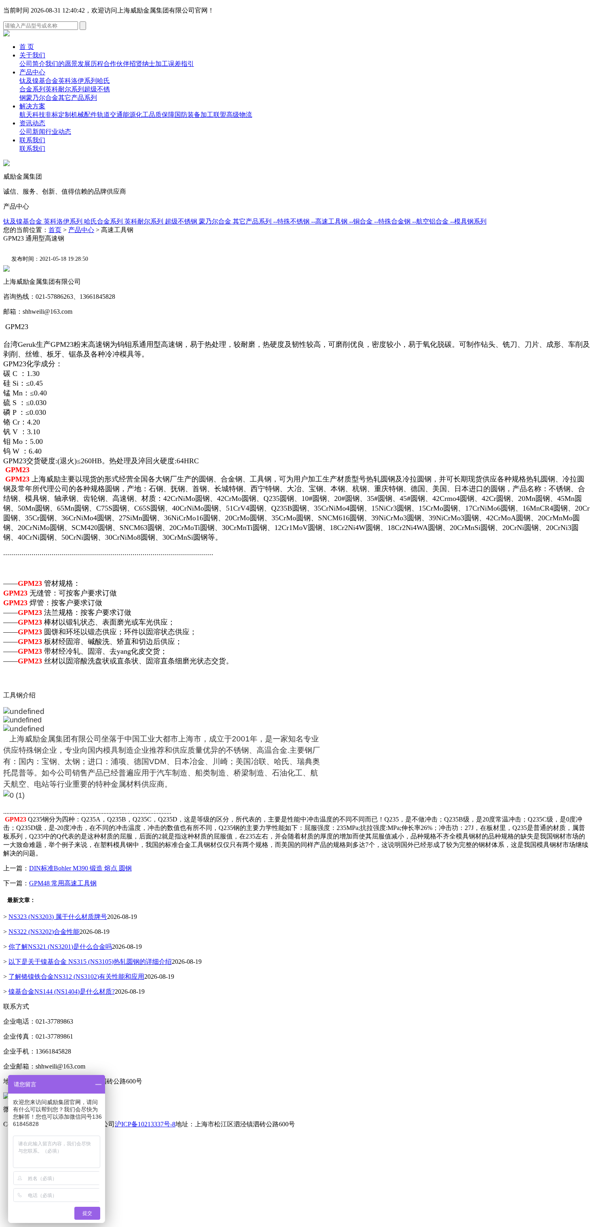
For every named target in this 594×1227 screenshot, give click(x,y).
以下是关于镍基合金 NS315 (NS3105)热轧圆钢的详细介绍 (90, 961)
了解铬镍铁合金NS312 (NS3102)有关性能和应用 (76, 976)
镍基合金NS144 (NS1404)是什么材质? (61, 991)
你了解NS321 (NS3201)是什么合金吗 (60, 946)
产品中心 (32, 72)
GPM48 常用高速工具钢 (63, 883)
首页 (54, 229)
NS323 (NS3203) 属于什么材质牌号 (57, 916)
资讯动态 (32, 123)
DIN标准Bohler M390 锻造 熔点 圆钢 (80, 868)
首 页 (26, 46)
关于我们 (32, 55)
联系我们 (32, 140)
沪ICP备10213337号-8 (145, 1124)
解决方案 (32, 106)
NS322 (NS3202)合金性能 (44, 931)
